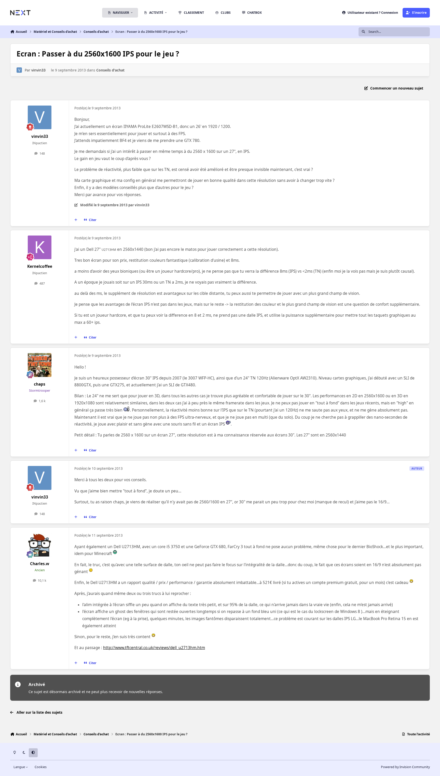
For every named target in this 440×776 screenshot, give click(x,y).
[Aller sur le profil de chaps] (40, 365)
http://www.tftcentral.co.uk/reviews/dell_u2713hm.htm (154, 647)
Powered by (405, 767)
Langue (19, 767)
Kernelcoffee (39, 266)
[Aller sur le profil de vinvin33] (19, 70)
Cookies (41, 767)
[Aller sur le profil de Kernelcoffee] (40, 247)
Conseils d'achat (110, 70)
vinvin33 (38, 70)
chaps (39, 384)
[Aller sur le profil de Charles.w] (40, 545)
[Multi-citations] (76, 220)
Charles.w (39, 563)
